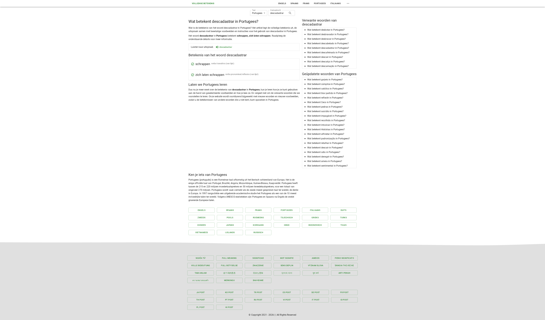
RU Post (258, 300)
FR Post (344, 292)
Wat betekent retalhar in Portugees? (325, 143)
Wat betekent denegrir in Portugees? (325, 156)
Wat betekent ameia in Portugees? (324, 161)
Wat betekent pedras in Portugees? (325, 106)
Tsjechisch (287, 217)
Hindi (287, 225)
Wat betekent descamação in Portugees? (328, 66)
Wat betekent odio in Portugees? (323, 152)
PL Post (200, 307)
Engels (282, 3)
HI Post (229, 307)
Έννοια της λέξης (344, 265)
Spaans (294, 3)
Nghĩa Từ (200, 258)
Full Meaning (229, 258)
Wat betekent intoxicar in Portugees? (325, 125)
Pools (230, 217)
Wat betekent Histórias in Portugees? (326, 129)
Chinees (201, 225)
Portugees (320, 3)
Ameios (315, 258)
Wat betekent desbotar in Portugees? (326, 29)
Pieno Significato (344, 258)
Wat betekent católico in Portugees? (325, 88)
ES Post (287, 292)
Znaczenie (258, 265)
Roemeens (258, 217)
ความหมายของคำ (200, 280)
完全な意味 (258, 273)
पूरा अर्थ (315, 273)
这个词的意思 (229, 273)
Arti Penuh (344, 273)
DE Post (316, 292)
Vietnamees (201, 232)
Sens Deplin (287, 265)
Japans (230, 225)
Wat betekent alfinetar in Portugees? (325, 134)
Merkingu (229, 280)
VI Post (287, 300)
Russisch (258, 232)
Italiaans (335, 3)
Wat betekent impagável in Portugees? (326, 116)
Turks (343, 217)
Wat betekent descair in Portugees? (325, 57)
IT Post (316, 300)
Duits (343, 210)
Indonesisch (315, 225)
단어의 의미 (287, 273)
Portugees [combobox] (257, 13)
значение (258, 280)
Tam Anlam (201, 273)
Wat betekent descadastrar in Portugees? (328, 48)
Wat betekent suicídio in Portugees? (325, 111)
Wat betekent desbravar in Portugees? (326, 39)
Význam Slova (315, 265)
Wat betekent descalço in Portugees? (326, 61)
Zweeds (201, 217)
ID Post (344, 300)
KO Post (229, 292)
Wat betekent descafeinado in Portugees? (328, 52)
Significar (258, 258)
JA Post (200, 292)
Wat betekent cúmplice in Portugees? (326, 84)
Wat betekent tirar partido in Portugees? (327, 93)
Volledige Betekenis (203, 3)
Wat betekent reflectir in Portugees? (325, 97)
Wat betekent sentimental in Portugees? (327, 165)
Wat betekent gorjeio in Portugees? (325, 79)
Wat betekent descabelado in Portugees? (328, 43)
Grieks (315, 217)
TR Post (258, 292)
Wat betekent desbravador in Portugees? (327, 34)
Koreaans (258, 225)
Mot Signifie (287, 258)
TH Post (200, 300)
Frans (306, 3)
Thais (343, 225)
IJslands (230, 232)
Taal (253, 10)
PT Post (229, 300)
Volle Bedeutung (200, 265)
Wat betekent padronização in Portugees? (328, 138)
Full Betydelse (229, 265)
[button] (329, 30)
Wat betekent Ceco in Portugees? (324, 102)
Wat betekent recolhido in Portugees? (326, 120)
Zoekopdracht (275, 10)
